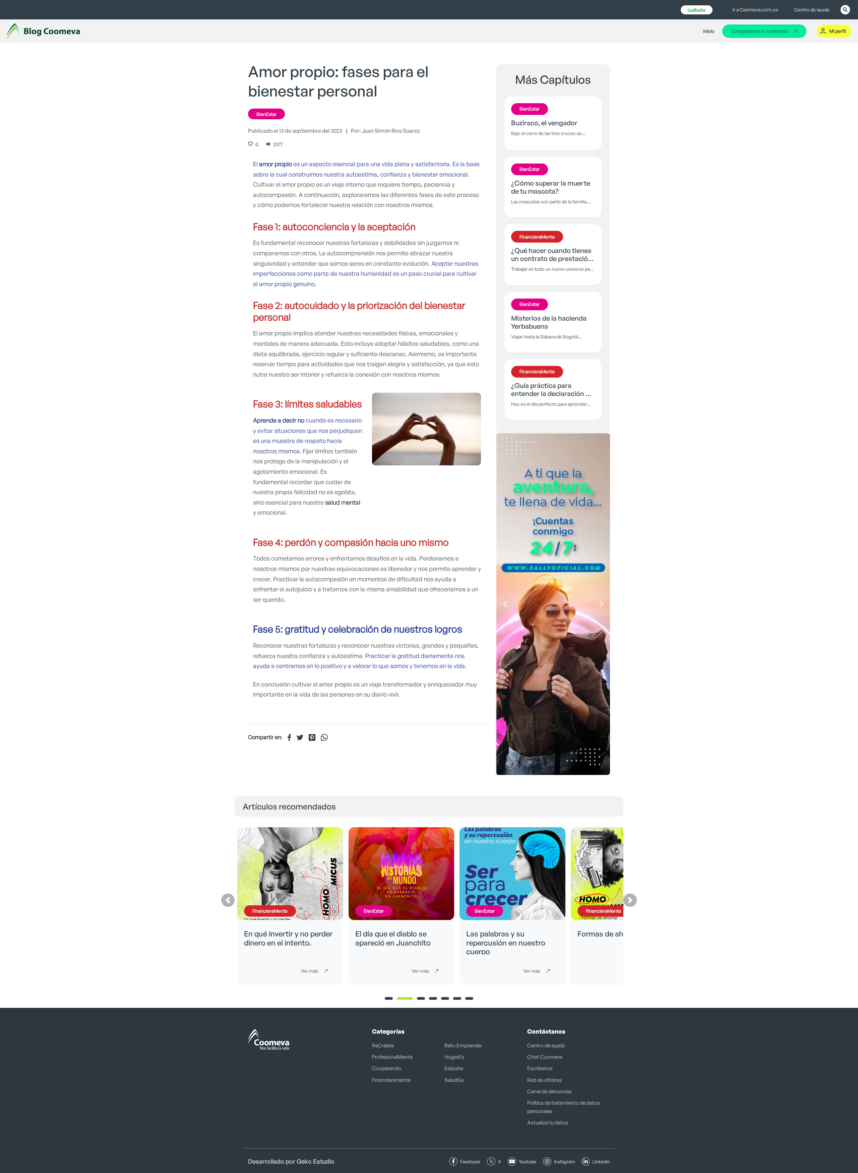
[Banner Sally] (553, 604)
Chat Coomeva (544, 1057)
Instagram (564, 1161)
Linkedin (601, 1161)
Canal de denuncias (549, 1091)
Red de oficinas (544, 1080)
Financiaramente (391, 1080)
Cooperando (386, 1068)
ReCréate (383, 1045)
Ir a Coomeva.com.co (755, 9)
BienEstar (266, 114)
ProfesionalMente (392, 1057)
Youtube (527, 1161)
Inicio (708, 31)
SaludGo (454, 1080)
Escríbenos (540, 1068)
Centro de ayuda (811, 9)
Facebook (470, 1161)
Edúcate (453, 1068)
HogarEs (454, 1057)
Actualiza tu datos (547, 1122)
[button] (504, 604)
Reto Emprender (463, 1045)
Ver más (309, 971)
